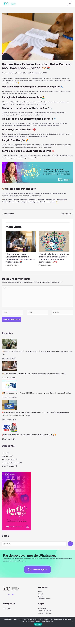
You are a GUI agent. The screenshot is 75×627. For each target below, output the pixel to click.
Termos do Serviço (44, 611)
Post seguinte (67, 214)
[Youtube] (12, 594)
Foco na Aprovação (8, 73)
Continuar (38, 624)
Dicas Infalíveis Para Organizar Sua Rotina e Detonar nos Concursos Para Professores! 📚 (20, 258)
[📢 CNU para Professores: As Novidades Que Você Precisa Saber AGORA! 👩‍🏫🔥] (9, 427)
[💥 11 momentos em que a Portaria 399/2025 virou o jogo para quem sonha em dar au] (9, 385)
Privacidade (42, 608)
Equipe (40, 596)
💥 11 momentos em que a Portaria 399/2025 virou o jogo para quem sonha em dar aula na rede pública (36, 393)
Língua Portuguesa (8, 466)
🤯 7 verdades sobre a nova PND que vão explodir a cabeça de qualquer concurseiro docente (33, 374)
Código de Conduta (44, 613)
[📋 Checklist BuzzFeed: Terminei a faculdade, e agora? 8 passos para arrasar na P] (9, 344)
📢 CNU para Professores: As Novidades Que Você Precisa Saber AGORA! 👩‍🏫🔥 (29, 435)
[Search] (70, 543)
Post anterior (8, 214)
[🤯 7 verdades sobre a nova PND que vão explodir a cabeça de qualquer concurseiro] (9, 366)
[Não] (73, 622)
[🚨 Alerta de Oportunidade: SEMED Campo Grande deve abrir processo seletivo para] (9, 405)
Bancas (4, 453)
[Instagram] (9, 594)
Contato (41, 594)
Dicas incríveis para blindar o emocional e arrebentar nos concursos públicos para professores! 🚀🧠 (54, 258)
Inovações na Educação (10, 463)
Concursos (5, 456)
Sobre (40, 592)
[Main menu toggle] (70, 3)
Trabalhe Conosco (44, 599)
